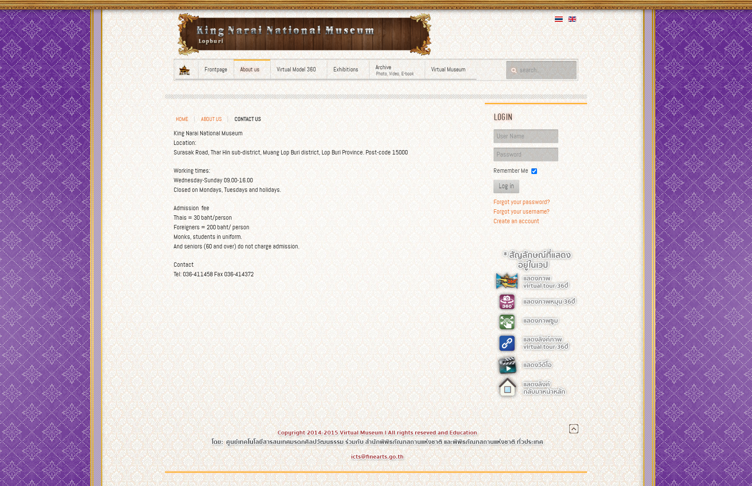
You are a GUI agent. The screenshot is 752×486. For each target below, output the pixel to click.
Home (182, 119)
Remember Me (511, 170)
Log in (506, 186)
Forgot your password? (522, 201)
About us (211, 119)
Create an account (516, 221)
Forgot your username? (522, 211)
